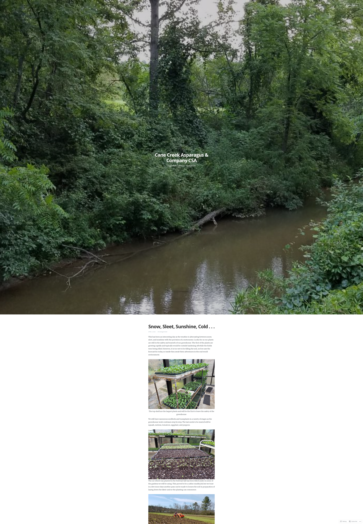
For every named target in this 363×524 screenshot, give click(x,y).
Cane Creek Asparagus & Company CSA (181, 158)
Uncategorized (162, 332)
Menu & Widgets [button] (353, 5)
